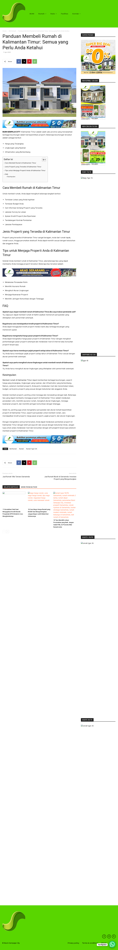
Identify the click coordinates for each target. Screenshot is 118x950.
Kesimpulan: (11, 176)
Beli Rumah (12, 31)
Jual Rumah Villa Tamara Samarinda (16, 477)
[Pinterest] (29, 61)
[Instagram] (109, 936)
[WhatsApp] (34, 61)
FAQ (6, 174)
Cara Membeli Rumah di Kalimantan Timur (20, 163)
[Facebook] (18, 61)
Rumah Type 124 (31, 449)
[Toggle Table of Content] (42, 160)
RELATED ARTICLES (11, 487)
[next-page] (7, 531)
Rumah (21, 449)
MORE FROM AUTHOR (29, 487)
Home (5, 31)
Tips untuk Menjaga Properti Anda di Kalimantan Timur (25, 170)
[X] (24, 61)
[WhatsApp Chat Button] (112, 944)
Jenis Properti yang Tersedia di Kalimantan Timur (23, 167)
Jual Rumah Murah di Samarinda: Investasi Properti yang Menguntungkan (60, 478)
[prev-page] (4, 531)
